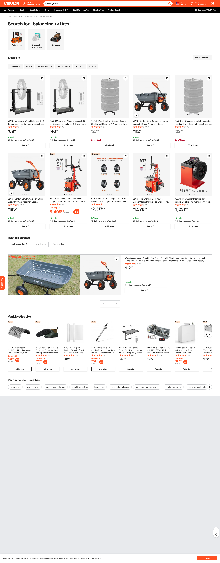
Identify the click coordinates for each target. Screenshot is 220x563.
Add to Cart (26, 145)
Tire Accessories (30, 16)
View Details (110, 145)
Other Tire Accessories (45, 16)
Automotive (18, 16)
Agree (207, 558)
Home (10, 16)
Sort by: (198, 58)
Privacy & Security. (95, 558)
